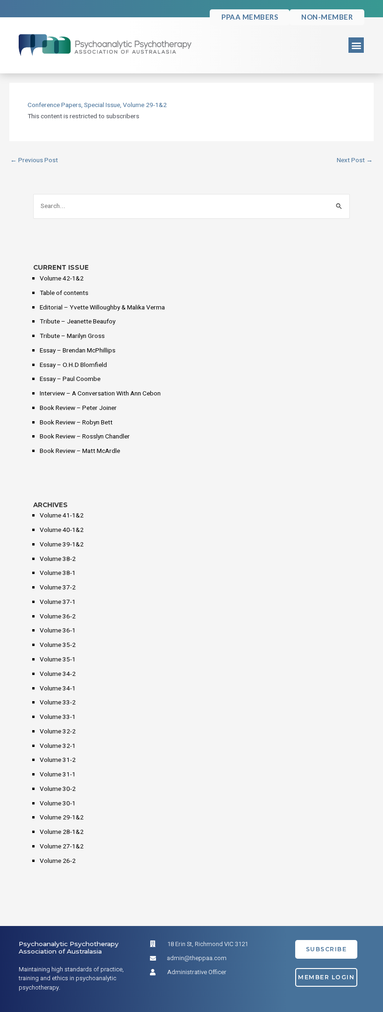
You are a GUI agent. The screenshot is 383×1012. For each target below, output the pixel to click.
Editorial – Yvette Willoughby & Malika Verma (102, 307)
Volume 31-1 (58, 774)
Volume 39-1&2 (62, 544)
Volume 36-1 (58, 630)
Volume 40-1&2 (62, 530)
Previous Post (34, 161)
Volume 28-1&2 (62, 832)
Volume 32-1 (58, 746)
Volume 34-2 (58, 674)
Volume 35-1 (58, 659)
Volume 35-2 (58, 645)
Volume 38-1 (58, 573)
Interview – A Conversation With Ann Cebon (100, 393)
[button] (356, 45)
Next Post (355, 161)
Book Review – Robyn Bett (76, 422)
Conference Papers (54, 105)
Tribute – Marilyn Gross (72, 336)
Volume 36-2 (58, 616)
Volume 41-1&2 (62, 515)
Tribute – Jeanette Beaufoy (77, 321)
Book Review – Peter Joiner (78, 408)
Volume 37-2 (58, 587)
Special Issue (102, 105)
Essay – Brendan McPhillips (77, 350)
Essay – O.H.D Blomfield (73, 365)
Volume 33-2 (58, 702)
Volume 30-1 (58, 803)
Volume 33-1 (58, 717)
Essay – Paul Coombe (70, 379)
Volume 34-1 (58, 688)
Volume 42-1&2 (62, 278)
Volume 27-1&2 (62, 846)
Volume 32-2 (58, 731)
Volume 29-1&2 (145, 105)
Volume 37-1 (58, 602)
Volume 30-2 (58, 789)
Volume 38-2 (58, 559)
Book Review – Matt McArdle (80, 451)
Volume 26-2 (58, 861)
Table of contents (64, 293)
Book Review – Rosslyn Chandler (85, 436)
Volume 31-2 (58, 760)
